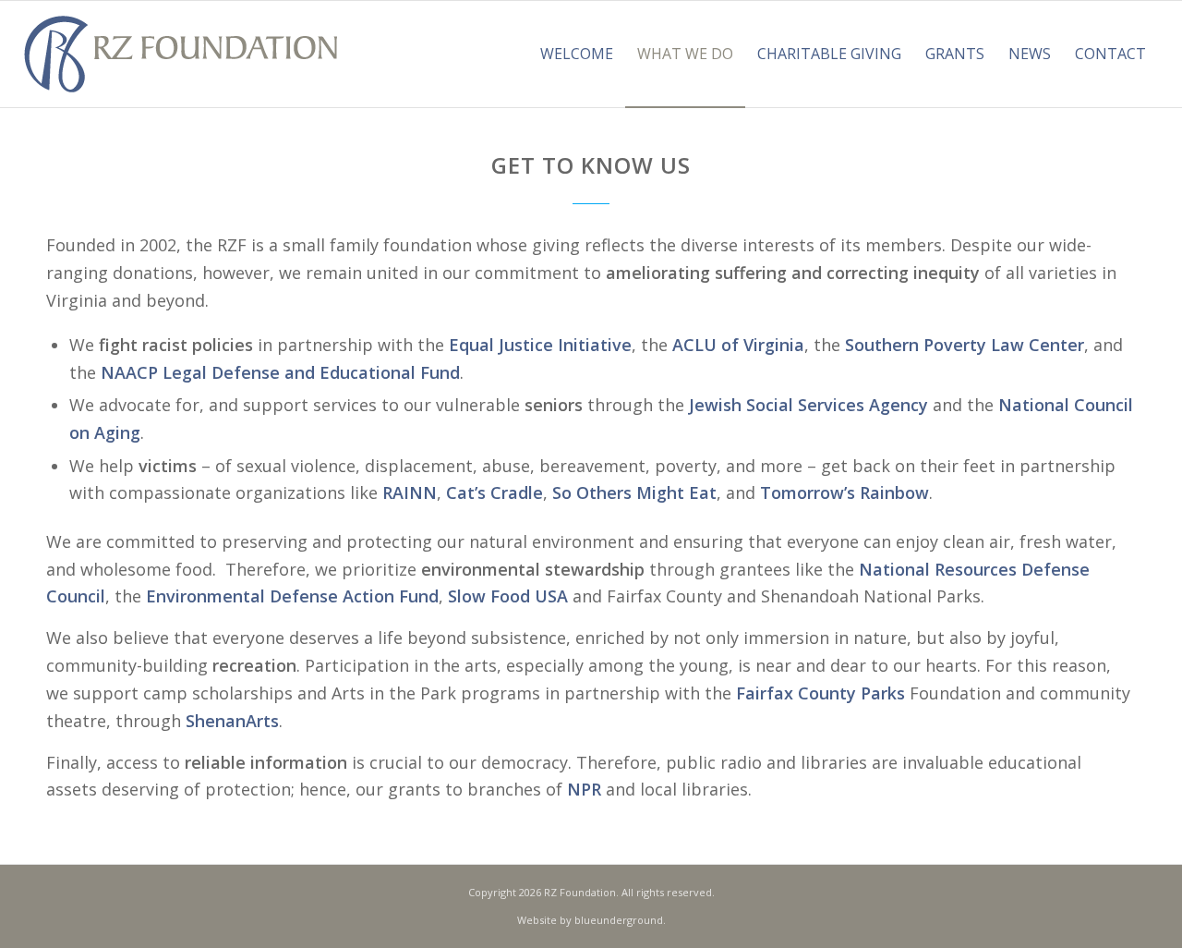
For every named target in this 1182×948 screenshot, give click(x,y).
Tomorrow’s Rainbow (844, 492)
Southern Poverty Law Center (964, 345)
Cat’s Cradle (494, 492)
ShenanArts (232, 721)
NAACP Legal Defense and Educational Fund (280, 372)
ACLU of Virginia (738, 345)
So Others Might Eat (634, 492)
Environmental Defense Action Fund (292, 596)
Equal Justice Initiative (540, 345)
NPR (584, 789)
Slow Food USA (508, 596)
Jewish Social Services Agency (808, 405)
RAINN (409, 492)
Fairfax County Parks (820, 693)
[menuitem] (576, 54)
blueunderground (618, 920)
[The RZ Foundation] (180, 54)
